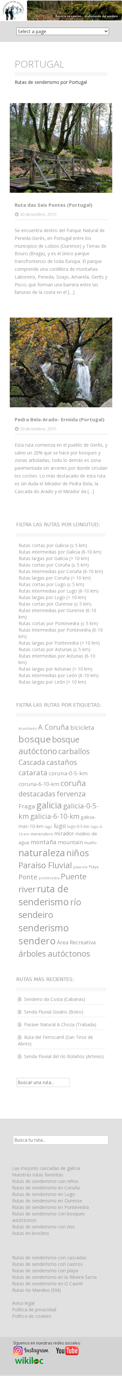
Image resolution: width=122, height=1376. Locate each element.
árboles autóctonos (54, 953)
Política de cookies (31, 1316)
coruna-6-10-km (39, 784)
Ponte (28, 876)
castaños (62, 762)
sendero (37, 940)
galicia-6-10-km (54, 816)
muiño (90, 842)
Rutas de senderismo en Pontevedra (50, 1207)
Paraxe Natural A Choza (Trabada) (60, 1024)
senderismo (44, 928)
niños (77, 852)
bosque (35, 739)
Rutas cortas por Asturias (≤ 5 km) (54, 649)
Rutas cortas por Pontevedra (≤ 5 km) (58, 623)
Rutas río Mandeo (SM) (36, 1290)
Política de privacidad (34, 1309)
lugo (60, 825)
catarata (33, 772)
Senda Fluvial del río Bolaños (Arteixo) (64, 1056)
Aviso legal (23, 1303)
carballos (74, 751)
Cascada (32, 762)
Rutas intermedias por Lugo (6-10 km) (59, 591)
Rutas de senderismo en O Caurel (47, 1283)
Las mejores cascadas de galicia (46, 1168)
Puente (74, 876)
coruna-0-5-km (68, 773)
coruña (73, 783)
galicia (49, 805)
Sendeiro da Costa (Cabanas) (54, 999)
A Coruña (53, 727)
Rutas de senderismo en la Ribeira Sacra (54, 1277)
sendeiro (36, 915)
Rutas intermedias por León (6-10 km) (59, 675)
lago (48, 826)
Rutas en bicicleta (30, 1233)
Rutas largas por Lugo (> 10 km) (52, 597)
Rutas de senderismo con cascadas (49, 1257)
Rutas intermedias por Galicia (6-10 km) (60, 552)
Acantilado (28, 728)
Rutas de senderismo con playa (45, 1270)
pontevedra (49, 877)
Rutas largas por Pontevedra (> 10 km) (59, 643)
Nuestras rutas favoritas (37, 1175)
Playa (94, 867)
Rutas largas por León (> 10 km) (52, 682)
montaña (44, 842)
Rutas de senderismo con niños (45, 1181)
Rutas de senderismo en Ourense (47, 1201)
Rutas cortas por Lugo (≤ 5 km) (51, 584)
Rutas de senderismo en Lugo (43, 1194)
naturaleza (42, 852)
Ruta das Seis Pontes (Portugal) (53, 205)
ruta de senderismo (44, 895)
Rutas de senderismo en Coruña (46, 1188)
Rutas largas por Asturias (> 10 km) (55, 669)
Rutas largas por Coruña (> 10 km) (55, 578)
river (27, 889)
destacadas (37, 793)
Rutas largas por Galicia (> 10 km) (54, 558)
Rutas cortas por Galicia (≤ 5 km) (53, 545)
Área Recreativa (76, 942)
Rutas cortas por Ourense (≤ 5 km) (55, 604)
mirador (64, 833)
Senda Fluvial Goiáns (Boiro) (53, 1012)
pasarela (80, 867)
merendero (42, 834)
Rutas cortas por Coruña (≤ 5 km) (54, 565)
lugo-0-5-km (78, 826)
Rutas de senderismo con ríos (43, 1227)
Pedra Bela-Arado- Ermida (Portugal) (59, 419)
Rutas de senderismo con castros (47, 1264)
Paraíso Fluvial (45, 865)
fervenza (71, 794)
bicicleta (82, 727)
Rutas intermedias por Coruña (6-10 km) (61, 571)
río (75, 902)
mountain (70, 842)
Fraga (27, 806)
